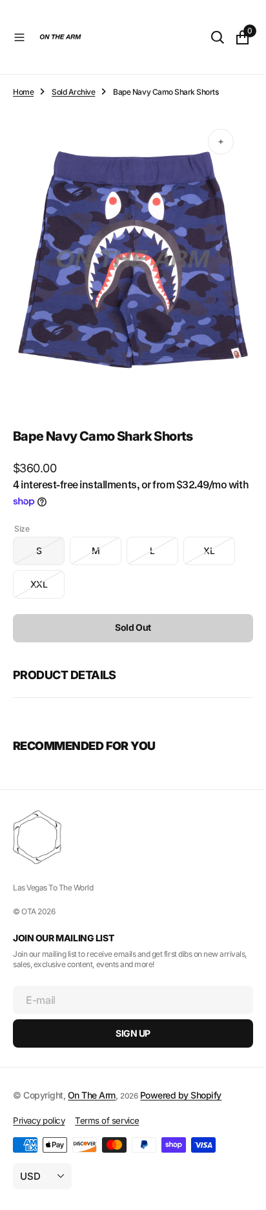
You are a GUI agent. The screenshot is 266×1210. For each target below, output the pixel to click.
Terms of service (107, 1120)
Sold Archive (73, 92)
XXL (47, 576)
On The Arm (92, 1095)
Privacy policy (39, 1120)
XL (219, 543)
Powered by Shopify (180, 1095)
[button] (19, 37)
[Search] (208, 37)
